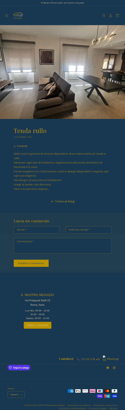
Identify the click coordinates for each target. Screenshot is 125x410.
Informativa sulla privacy (105, 405)
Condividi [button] (22, 146)
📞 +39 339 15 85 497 (88, 358)
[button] (6, 15)
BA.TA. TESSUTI (39, 405)
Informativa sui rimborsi (79, 405)
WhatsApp (113, 358)
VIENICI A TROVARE (37, 325)
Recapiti (113, 408)
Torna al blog (65, 201)
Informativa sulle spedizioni (72, 408)
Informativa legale (98, 408)
